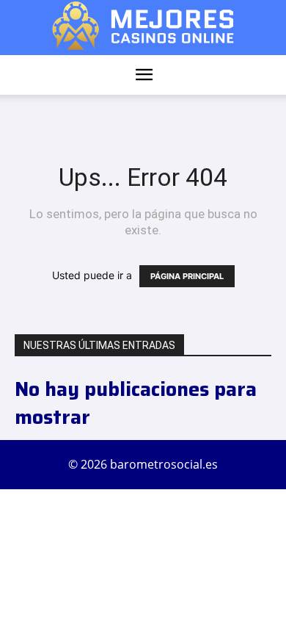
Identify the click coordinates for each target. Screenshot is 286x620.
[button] (143, 75)
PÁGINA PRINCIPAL (187, 276)
